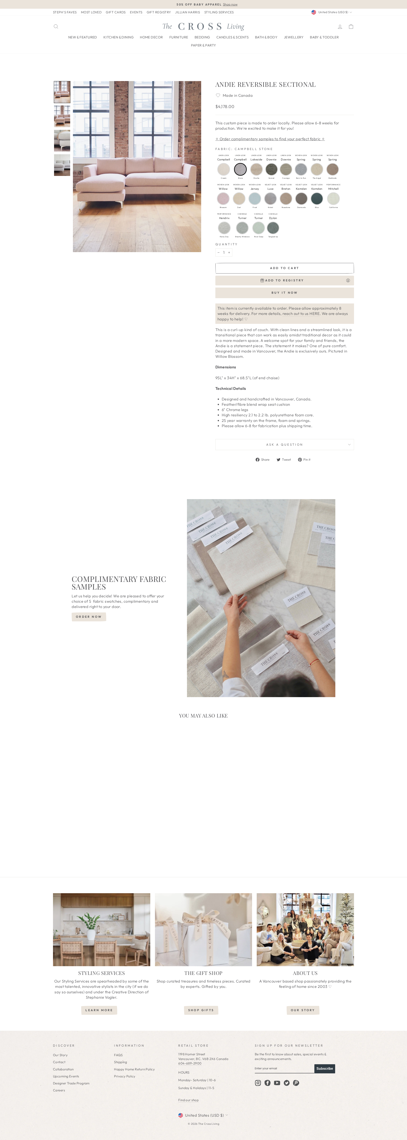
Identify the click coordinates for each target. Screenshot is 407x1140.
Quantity (226, 244)
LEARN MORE (99, 1010)
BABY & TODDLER (324, 37)
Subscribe (324, 1068)
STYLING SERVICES (219, 12)
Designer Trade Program (71, 1083)
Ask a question (284, 444)
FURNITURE (178, 37)
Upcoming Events (66, 1076)
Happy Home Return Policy (134, 1069)
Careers (59, 1090)
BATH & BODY (266, 37)
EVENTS (136, 12)
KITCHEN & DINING (118, 37)
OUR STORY (303, 1010)
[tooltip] (348, 280)
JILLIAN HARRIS (187, 12)
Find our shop (188, 1100)
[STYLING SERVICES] (101, 929)
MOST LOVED (91, 12)
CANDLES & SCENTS (232, 37)
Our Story (60, 1055)
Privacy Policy (124, 1076)
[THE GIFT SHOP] (203, 929)
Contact (59, 1062)
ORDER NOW (89, 617)
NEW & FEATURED (82, 37)
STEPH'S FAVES (65, 12)
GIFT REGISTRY (159, 12)
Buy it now (285, 293)
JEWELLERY (294, 37)
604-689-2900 (189, 1063)
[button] (62, 92)
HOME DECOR (151, 37)
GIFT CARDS (116, 12)
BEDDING (202, 37)
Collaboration (63, 1069)
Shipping (120, 1062)
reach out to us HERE (301, 313)
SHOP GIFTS (201, 1010)
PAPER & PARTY (203, 45)
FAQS (118, 1055)
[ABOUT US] (305, 929)
